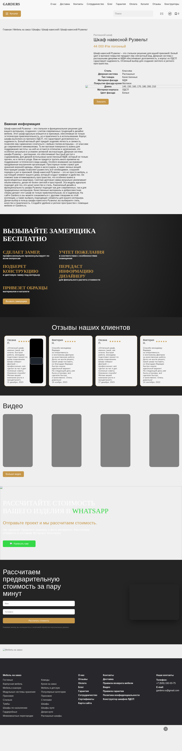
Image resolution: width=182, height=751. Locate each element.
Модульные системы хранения (19, 692)
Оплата (133, 4)
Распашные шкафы (51, 716)
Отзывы (157, 4)
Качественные (129, 77)
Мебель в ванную (12, 688)
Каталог (145, 4)
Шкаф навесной (50, 29)
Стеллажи (46, 700)
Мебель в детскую (50, 688)
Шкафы (36, 29)
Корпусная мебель (12, 684)
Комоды (45, 680)
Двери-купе (47, 712)
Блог (109, 4)
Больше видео (13, 474)
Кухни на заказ (48, 684)
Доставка (65, 4)
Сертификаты (86, 699)
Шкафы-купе (47, 708)
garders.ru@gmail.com (167, 690)
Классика (127, 71)
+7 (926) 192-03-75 (166, 683)
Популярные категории (53, 692)
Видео (106, 687)
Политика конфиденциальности (121, 695)
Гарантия (121, 4)
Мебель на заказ (22, 29)
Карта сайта (85, 703)
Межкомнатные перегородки (18, 716)
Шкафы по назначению (15, 708)
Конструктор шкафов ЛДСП (118, 699)
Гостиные (8, 680)
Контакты (78, 4)
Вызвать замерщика (16, 301)
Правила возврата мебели (118, 683)
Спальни (7, 700)
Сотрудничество (95, 4)
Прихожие (8, 696)
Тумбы (6, 704)
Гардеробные (10, 712)
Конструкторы (172, 4)
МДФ (124, 80)
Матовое (127, 83)
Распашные (128, 74)
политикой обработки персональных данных (50, 627)
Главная (7, 29)
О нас (53, 4)
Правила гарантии (113, 691)
